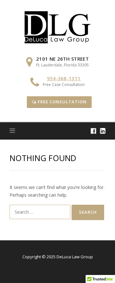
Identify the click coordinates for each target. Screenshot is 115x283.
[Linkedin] (102, 130)
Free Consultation (61, 102)
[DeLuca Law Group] (57, 27)
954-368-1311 (64, 78)
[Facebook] (93, 130)
